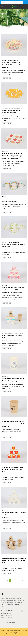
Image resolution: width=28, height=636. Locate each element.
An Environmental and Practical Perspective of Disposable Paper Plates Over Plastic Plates (12, 156)
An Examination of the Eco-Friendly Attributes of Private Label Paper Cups (13, 469)
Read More (7, 78)
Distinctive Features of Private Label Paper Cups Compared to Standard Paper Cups (13, 424)
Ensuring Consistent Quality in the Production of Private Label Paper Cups (12, 335)
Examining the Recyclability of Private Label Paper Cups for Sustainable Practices (14, 515)
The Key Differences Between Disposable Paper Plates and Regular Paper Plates (13, 244)
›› (22, 580)
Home (3, 16)
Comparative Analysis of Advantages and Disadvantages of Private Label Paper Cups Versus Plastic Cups (13, 290)
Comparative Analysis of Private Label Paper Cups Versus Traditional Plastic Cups (14, 560)
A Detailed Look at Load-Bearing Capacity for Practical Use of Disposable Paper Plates (12, 110)
